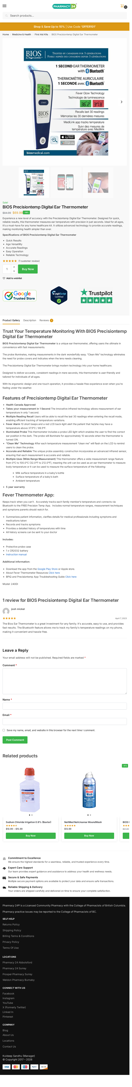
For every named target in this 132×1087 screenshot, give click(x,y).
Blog (5, 1030)
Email (7, 715)
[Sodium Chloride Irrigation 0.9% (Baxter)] (30, 789)
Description (29, 320)
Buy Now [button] (89, 835)
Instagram (8, 998)
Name (7, 699)
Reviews (46, 320)
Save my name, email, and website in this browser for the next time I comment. (51, 730)
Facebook (8, 993)
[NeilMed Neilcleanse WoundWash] (89, 789)
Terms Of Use (11, 947)
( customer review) (29, 261)
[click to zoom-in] (66, 102)
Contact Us (9, 1046)
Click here (54, 572)
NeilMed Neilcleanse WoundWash (83, 822)
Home (6, 34)
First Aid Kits (41, 34)
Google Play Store (47, 568)
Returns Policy (11, 924)
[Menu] (8, 6)
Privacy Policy (11, 942)
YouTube (8, 1002)
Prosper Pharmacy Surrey (17, 974)
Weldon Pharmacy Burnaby (19, 979)
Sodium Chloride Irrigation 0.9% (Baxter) (28, 822)
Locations (8, 1040)
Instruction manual (16, 554)
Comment (10, 665)
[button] (123, 6)
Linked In (8, 1012)
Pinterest (8, 1016)
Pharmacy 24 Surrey (14, 968)
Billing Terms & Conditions (18, 936)
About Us (8, 1035)
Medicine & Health (21, 34)
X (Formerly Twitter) (14, 1007)
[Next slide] (121, 102)
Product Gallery (11, 320)
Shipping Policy (12, 930)
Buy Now (28, 269)
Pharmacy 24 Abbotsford (17, 962)
